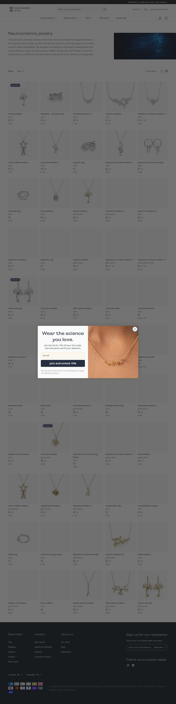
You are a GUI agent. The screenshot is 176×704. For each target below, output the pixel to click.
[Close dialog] (135, 329)
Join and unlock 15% (63, 363)
